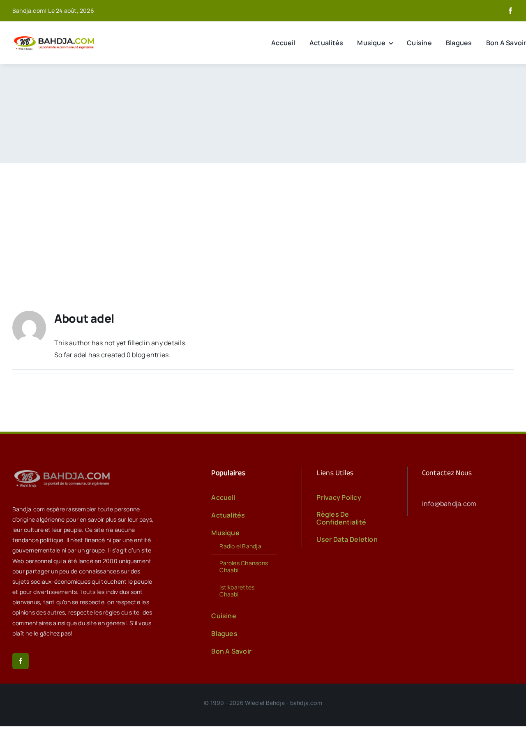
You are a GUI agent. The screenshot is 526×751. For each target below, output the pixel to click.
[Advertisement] (263, 224)
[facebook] (510, 10)
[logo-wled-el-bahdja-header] (55, 36)
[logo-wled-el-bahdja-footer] (63, 469)
